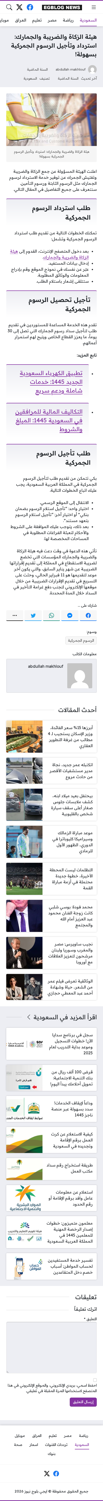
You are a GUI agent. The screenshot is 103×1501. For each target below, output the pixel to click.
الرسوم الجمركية (81, 640)
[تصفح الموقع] (94, 7)
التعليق (90, 1319)
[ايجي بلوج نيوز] (62, 7)
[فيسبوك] (30, 7)
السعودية (30, 78)
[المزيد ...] (14, 615)
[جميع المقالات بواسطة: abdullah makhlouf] (79, 675)
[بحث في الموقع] (9, 7)
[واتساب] (51, 615)
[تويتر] (33, 615)
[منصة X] (19, 7)
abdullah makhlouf (71, 69)
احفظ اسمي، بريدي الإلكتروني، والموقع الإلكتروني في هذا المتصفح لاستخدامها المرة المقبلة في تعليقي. (52, 1388)
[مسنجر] (69, 615)
